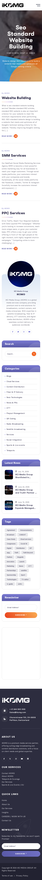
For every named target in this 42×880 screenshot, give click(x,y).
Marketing (10, 566)
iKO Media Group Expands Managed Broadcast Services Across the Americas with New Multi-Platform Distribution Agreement (26, 507)
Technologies (11, 579)
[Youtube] (22, 759)
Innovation (10, 561)
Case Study (11, 539)
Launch (21, 561)
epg (8, 552)
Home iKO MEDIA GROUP (16, 53)
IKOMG (7, 93)
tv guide (10, 584)
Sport (23, 575)
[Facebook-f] (4, 759)
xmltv (20, 584)
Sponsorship (11, 575)
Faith (16, 552)
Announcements (26, 530)
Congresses (11, 544)
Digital (9, 548)
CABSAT (22, 535)
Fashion (9, 557)
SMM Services (14, 155)
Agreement (11, 530)
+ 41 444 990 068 (17, 709)
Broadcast (10, 535)
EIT (31, 548)
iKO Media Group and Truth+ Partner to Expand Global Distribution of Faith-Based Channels (26, 491)
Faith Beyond (28, 552)
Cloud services (25, 539)
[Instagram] (16, 759)
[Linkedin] (28, 759)
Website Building (16, 98)
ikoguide (20, 557)
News (21, 566)
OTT (30, 566)
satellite (24, 570)
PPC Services (13, 213)
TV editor (25, 579)
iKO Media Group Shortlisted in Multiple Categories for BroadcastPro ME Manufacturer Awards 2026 (26, 476)
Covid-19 (24, 544)
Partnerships (11, 570)
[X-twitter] (10, 759)
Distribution (20, 548)
